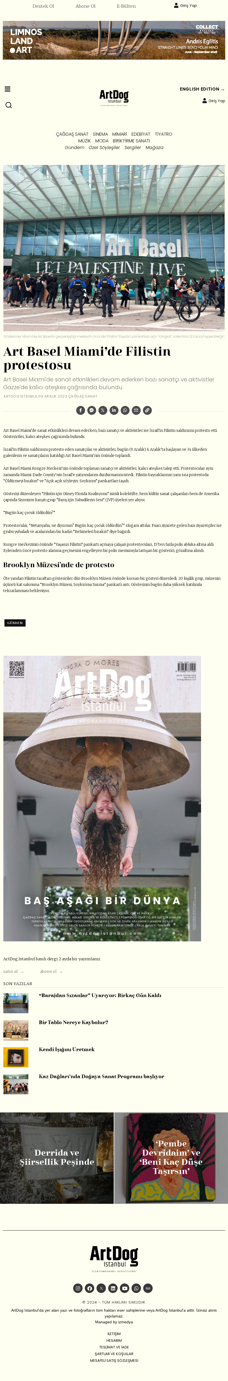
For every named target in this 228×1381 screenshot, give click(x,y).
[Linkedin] (114, 410)
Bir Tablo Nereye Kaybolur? (73, 1022)
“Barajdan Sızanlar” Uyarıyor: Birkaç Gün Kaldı (100, 995)
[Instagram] (78, 1288)
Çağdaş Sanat (83, 396)
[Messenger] (91, 410)
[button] (9, 105)
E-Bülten (126, 6)
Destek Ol (43, 6)
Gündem (15, 623)
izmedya (125, 1322)
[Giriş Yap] (176, 5)
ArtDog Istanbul (20, 396)
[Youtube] (124, 1288)
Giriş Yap (188, 5)
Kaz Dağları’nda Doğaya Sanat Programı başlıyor (101, 1077)
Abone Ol (86, 6)
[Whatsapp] (125, 410)
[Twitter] (102, 410)
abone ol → (51, 971)
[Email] (136, 410)
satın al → (13, 971)
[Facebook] (80, 410)
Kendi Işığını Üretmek (67, 1050)
